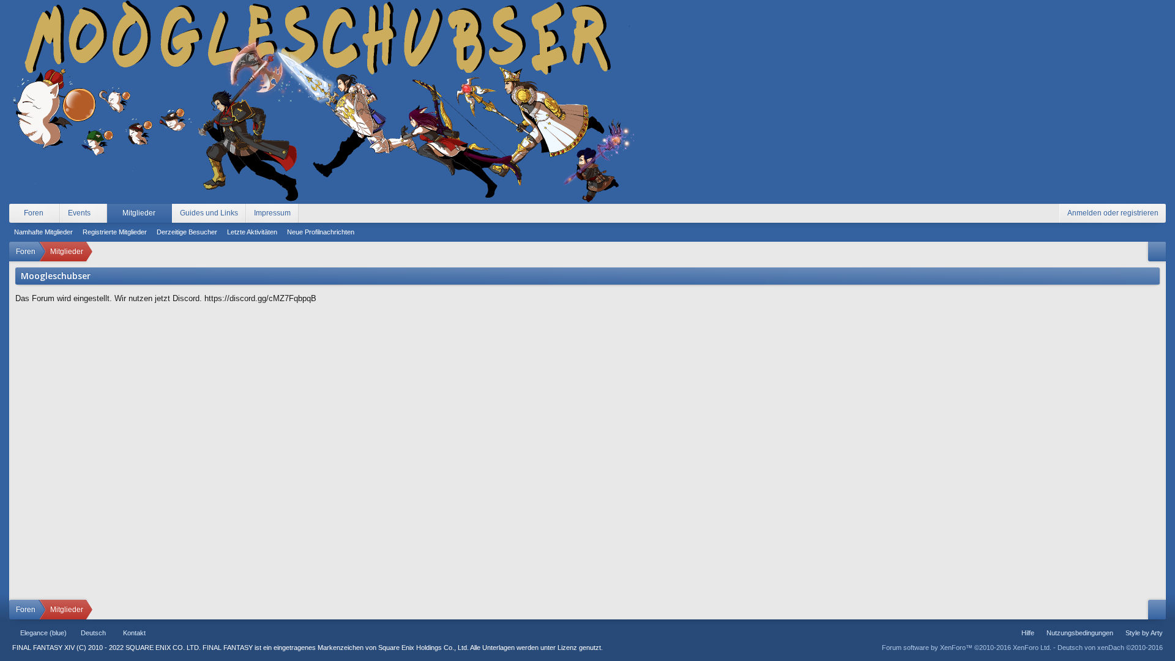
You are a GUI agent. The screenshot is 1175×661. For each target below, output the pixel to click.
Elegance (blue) (43, 633)
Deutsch (93, 633)
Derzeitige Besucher (187, 232)
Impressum (272, 213)
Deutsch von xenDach (1110, 647)
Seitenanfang (171, 633)
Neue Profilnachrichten (320, 232)
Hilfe (1027, 633)
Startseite (156, 633)
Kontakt (134, 633)
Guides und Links (209, 213)
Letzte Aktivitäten (252, 232)
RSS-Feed (186, 633)
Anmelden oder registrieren (1112, 213)
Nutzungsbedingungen (1079, 633)
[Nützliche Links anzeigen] (1157, 251)
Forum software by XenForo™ (966, 647)
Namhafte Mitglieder (43, 232)
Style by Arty (1144, 633)
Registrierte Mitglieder (115, 232)
